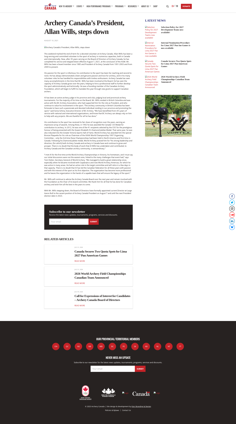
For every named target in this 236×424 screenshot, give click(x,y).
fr (177, 6)
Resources (132, 6)
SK (135, 346)
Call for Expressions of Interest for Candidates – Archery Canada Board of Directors (102, 298)
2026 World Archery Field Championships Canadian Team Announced (100, 275)
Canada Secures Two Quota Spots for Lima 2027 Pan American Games (100, 253)
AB (146, 346)
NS (78, 346)
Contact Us (126, 410)
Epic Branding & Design (141, 406)
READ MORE (79, 261)
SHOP (155, 6)
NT (169, 346)
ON (55, 346)
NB (89, 346)
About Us (145, 6)
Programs (119, 6)
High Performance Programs (99, 6)
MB (101, 346)
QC (67, 346)
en (173, 6)
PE (124, 346)
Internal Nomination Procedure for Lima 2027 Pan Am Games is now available (175, 45)
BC (112, 346)
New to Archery (65, 6)
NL (157, 346)
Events (79, 6)
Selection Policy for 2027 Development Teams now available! (172, 30)
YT (180, 346)
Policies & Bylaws (112, 410)
